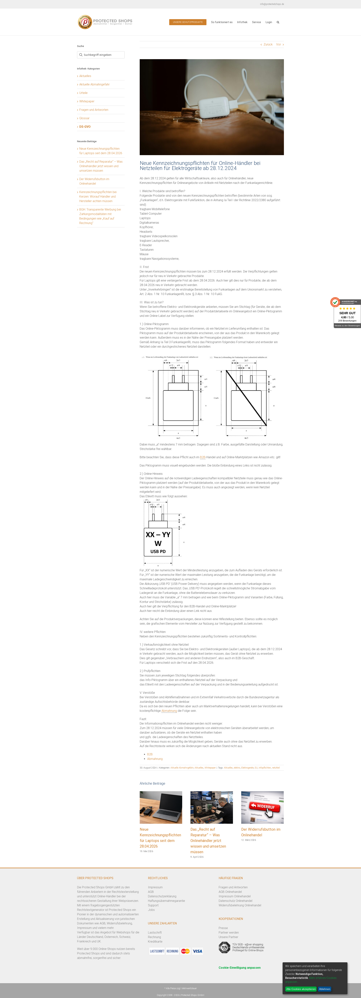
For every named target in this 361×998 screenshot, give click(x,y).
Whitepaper (210, 767)
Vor (278, 44)
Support (153, 905)
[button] (278, 21)
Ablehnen (324, 988)
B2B (203, 457)
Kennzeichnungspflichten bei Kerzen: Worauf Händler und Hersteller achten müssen (98, 196)
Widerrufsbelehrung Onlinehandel (240, 905)
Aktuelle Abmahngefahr (182, 767)
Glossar (84, 118)
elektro (237, 767)
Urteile (83, 93)
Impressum (155, 887)
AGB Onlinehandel (230, 892)
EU (256, 767)
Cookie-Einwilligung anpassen (240, 967)
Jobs (151, 910)
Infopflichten (265, 767)
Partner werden (229, 932)
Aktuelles (199, 767)
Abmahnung (169, 711)
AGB (151, 892)
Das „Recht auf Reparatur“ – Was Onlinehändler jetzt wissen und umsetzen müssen (208, 840)
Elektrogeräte (247, 767)
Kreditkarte (155, 941)
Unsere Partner (228, 937)
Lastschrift (155, 932)
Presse (223, 928)
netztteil (276, 767)
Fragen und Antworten (93, 110)
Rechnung (154, 937)
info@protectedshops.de (272, 4)
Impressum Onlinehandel (235, 896)
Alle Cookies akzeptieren (301, 988)
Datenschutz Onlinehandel (235, 901)
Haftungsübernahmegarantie (166, 901)
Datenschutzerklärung (162, 896)
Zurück (268, 44)
